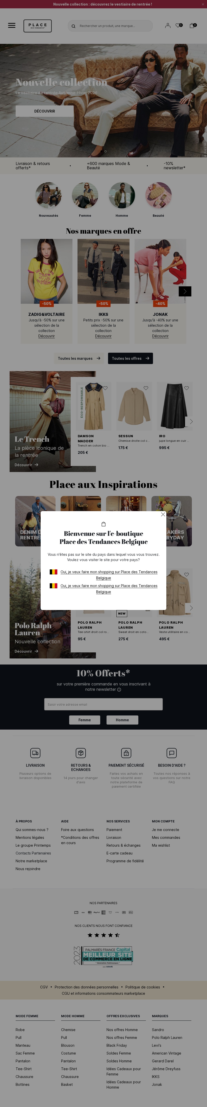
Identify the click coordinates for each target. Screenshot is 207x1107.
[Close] (163, 514)
